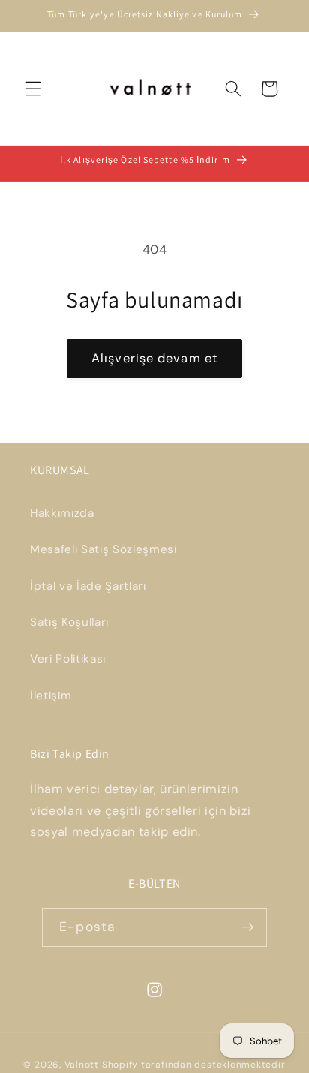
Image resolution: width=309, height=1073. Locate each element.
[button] (33, 89)
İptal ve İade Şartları (88, 586)
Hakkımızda (62, 513)
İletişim (50, 695)
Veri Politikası (68, 658)
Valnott (81, 1065)
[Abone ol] (248, 927)
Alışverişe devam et (155, 358)
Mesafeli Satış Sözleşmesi (103, 549)
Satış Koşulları (69, 622)
